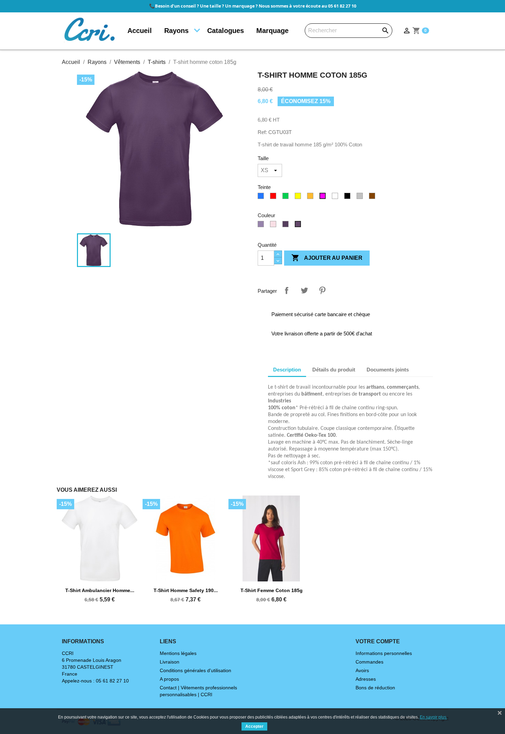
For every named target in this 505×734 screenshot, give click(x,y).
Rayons (176, 30)
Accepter (254, 726)
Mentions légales (178, 653)
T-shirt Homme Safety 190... (186, 590)
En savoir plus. (433, 717)
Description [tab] (287, 369)
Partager (286, 290)
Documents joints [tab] (388, 369)
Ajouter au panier (326, 258)
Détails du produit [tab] (333, 369)
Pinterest (322, 290)
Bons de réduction (375, 687)
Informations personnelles (384, 653)
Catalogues (225, 30)
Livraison (169, 662)
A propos (169, 679)
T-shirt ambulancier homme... (99, 590)
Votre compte (378, 641)
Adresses (366, 679)
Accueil (139, 30)
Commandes (369, 662)
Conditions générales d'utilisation (195, 670)
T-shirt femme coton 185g (271, 590)
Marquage (272, 30)
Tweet (304, 290)
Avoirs (362, 670)
